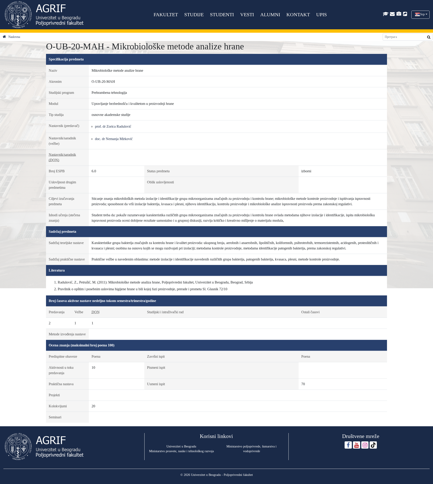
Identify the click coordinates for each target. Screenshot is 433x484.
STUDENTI (222, 14)
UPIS (321, 14)
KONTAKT (298, 14)
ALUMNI (270, 14)
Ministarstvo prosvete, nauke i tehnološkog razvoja (181, 451)
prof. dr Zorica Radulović (113, 126)
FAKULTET (166, 14)
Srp (422, 14)
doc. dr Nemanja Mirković (114, 139)
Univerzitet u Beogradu (181, 446)
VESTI (247, 14)
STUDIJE (194, 14)
